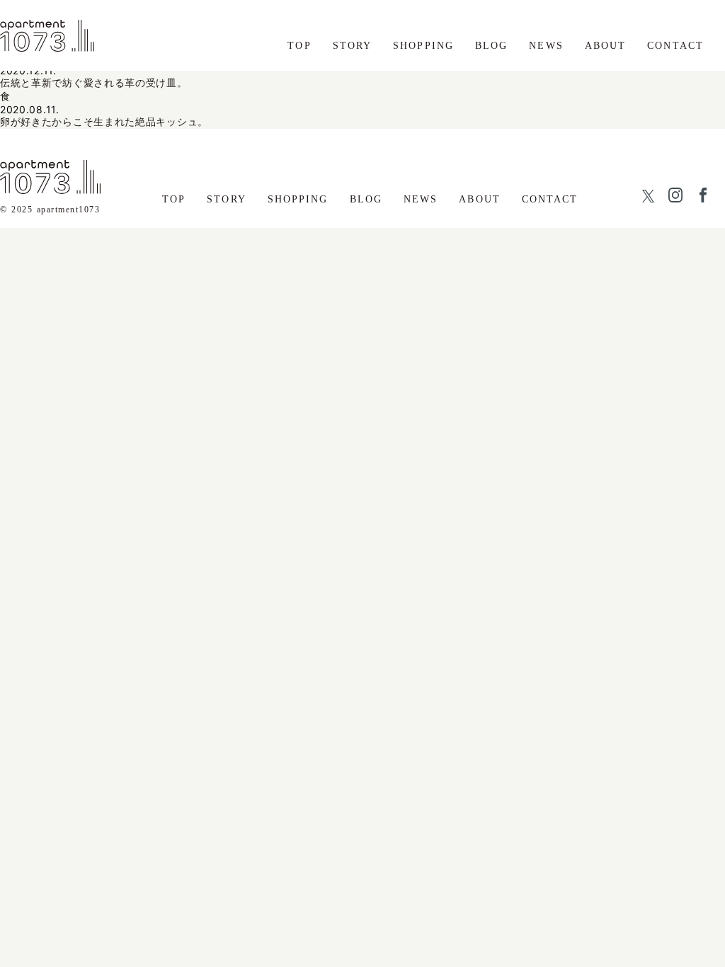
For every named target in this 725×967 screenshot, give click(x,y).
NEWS (546, 45)
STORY (352, 45)
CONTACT (675, 45)
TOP (299, 45)
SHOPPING (423, 45)
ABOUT (606, 45)
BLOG (491, 45)
